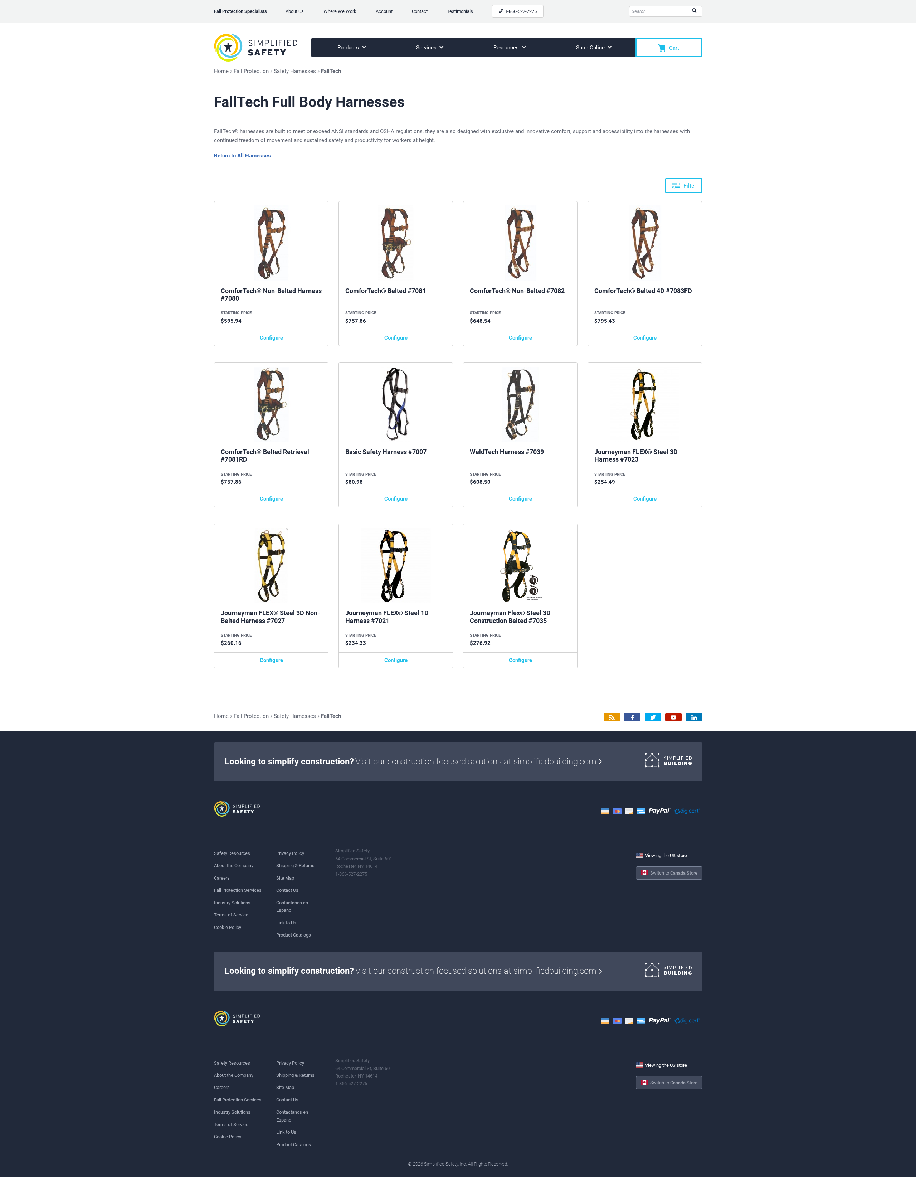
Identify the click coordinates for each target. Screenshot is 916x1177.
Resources (506, 47)
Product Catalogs (293, 935)
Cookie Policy (227, 927)
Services (427, 47)
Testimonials (460, 11)
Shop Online (591, 47)
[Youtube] (673, 717)
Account (384, 11)
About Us (295, 11)
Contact (420, 11)
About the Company (233, 865)
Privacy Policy (290, 853)
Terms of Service (231, 915)
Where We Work (339, 11)
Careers (222, 878)
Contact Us (287, 890)
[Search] (694, 11)
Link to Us (286, 922)
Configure (271, 338)
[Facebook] (632, 717)
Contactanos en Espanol (292, 906)
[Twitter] (653, 717)
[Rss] (612, 717)
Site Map (285, 878)
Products (348, 47)
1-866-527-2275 (520, 11)
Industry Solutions (232, 902)
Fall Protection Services (238, 890)
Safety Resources (232, 853)
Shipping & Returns (295, 865)
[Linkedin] (694, 717)
